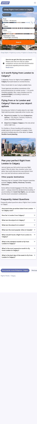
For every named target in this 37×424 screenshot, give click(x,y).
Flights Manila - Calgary (8, 276)
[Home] (5, 3)
